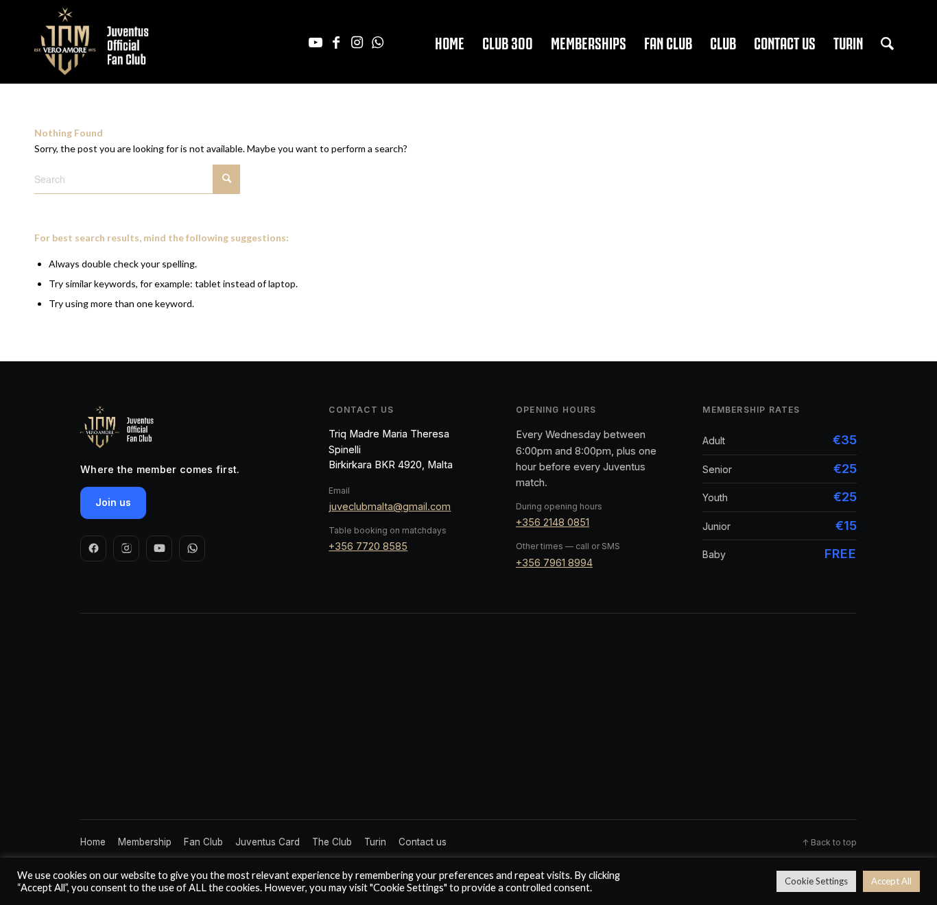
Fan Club (203, 841)
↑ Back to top (829, 842)
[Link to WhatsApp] (377, 42)
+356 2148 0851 (552, 522)
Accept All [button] (891, 881)
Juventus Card (267, 841)
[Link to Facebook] (336, 42)
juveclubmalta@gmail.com (390, 506)
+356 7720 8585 (368, 546)
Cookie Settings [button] (816, 881)
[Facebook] (93, 548)
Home (93, 841)
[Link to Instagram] (356, 42)
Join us (113, 502)
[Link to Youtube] (315, 42)
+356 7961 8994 (554, 562)
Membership (144, 841)
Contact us (423, 841)
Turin (375, 841)
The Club (332, 841)
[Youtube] (159, 548)
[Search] (887, 42)
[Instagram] (126, 548)
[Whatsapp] (192, 548)
